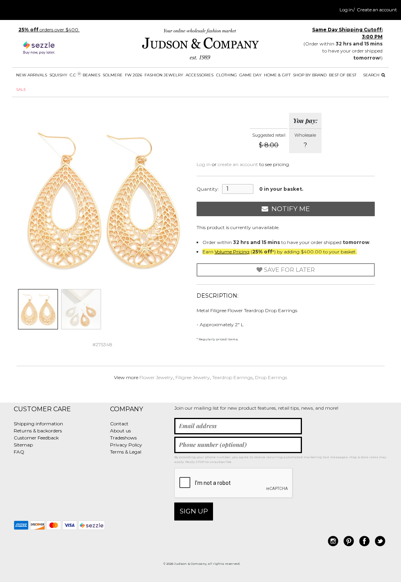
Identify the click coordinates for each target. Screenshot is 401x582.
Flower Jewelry (156, 377)
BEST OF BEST (342, 75)
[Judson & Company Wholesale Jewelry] (200, 45)
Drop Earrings (271, 377)
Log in (346, 10)
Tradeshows (123, 438)
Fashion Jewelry (164, 75)
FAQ (19, 452)
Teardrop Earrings (232, 377)
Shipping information (38, 424)
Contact (119, 424)
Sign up (194, 511)
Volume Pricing (232, 252)
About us (120, 431)
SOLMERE (113, 75)
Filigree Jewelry (192, 377)
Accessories (199, 75)
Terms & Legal (125, 452)
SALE (21, 89)
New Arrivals (31, 75)
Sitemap (23, 445)
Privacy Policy (126, 445)
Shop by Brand (310, 75)
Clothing (226, 75)
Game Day (250, 75)
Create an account (377, 10)
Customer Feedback (36, 438)
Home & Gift (277, 75)
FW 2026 (133, 75)
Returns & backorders (38, 431)
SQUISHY (58, 75)
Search (372, 75)
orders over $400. (48, 30)
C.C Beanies (85, 75)
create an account (238, 164)
